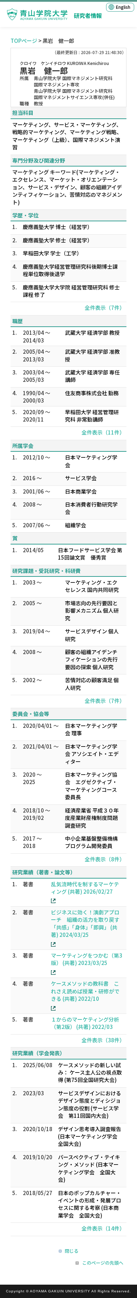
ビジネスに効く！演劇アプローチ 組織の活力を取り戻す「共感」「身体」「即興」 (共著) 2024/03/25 (85, 923)
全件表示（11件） (103, 432)
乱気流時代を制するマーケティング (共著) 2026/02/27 (85, 887)
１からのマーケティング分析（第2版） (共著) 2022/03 (85, 1023)
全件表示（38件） (103, 1040)
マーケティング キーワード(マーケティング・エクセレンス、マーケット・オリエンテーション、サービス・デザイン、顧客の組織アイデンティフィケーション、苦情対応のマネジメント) (67, 187)
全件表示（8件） (105, 859)
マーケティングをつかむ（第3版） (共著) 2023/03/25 (86, 959)
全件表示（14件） (103, 1228)
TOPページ (24, 40)
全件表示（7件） (105, 307)
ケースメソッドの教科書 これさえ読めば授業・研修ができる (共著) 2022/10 (85, 991)
